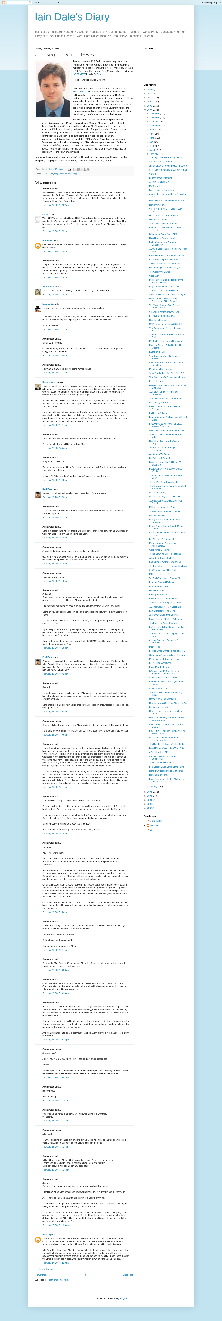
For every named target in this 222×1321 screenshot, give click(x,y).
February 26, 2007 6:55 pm (55, 648)
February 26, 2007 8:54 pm (55, 787)
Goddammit (154, 276)
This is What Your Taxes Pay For (164, 482)
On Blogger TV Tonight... (160, 454)
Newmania (47, 304)
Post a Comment (47, 1269)
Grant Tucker (156, 821)
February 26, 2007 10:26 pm (55, 1040)
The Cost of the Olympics (161, 272)
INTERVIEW (79, 74)
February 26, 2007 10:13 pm (55, 993)
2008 (149, 106)
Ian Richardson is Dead (160, 707)
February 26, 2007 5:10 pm (55, 537)
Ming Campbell (60, 173)
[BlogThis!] (78, 169)
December (155, 113)
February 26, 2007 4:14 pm (55, 425)
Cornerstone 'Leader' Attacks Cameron (167, 655)
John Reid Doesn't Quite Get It (163, 558)
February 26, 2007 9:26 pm (55, 912)
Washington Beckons (159, 550)
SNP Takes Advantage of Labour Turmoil (168, 170)
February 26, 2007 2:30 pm (55, 355)
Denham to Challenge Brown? (163, 215)
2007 (149, 110)
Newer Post (41, 1275)
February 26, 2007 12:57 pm (55, 205)
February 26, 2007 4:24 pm (55, 448)
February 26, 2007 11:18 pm (55, 1121)
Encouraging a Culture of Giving (164, 598)
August (153, 129)
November (155, 117)
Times (99, 74)
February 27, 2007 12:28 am (55, 1225)
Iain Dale (154, 825)
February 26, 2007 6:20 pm (55, 564)
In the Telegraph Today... (160, 402)
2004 (149, 800)
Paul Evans (48, 489)
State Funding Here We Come (163, 678)
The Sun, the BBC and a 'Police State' (166, 744)
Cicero (45, 214)
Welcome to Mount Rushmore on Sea (166, 430)
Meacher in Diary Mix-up (160, 369)
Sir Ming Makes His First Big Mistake (166, 157)
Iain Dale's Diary (72, 17)
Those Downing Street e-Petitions (165, 554)
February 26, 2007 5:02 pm (55, 517)
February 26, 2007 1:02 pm (55, 231)
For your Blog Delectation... (162, 316)
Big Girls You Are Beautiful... (162, 539)
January (154, 787)
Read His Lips (156, 381)
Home (85, 1275)
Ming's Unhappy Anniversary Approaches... (162, 544)
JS (151, 830)
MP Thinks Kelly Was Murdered (164, 259)
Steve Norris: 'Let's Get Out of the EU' (166, 373)
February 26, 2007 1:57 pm (55, 329)
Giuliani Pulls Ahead (158, 219)
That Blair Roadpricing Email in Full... (166, 398)
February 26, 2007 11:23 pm (55, 1170)
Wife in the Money (157, 492)
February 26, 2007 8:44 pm (55, 711)
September (155, 125)
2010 (149, 97)
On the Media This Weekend (162, 699)
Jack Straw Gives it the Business (164, 615)
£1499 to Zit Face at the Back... (163, 570)
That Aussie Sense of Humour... (163, 224)
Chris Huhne (48, 173)
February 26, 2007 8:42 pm (55, 674)
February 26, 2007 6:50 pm (55, 581)
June (152, 138)
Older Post (128, 1275)
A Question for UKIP (158, 752)
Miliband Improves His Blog (162, 507)
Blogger (123, 1298)
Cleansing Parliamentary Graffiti (164, 312)
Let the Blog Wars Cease (161, 663)
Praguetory (48, 240)
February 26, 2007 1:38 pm (55, 277)
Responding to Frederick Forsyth (164, 267)
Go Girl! (152, 174)
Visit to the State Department (162, 161)
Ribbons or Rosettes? (159, 574)
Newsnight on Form (158, 775)
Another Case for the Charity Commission (162, 757)
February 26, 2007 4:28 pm (55, 480)
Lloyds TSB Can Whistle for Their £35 (166, 286)
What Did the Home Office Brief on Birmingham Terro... (165, 738)
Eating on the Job (157, 352)
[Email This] (75, 169)
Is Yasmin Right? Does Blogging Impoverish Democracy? (164, 672)
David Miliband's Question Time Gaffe (167, 748)
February (154, 154)
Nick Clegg (72, 173)
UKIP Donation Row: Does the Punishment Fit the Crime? (163, 299)
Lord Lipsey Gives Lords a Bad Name (166, 767)
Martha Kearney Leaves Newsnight (165, 341)
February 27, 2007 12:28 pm (55, 1263)
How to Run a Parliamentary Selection (167, 201)
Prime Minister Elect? (159, 667)
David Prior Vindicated (159, 590)
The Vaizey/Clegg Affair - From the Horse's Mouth (165, 306)
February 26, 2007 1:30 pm (55, 251)
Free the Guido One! (158, 586)
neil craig (47, 1234)
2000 (149, 808)
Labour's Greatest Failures (161, 582)
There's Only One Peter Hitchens (164, 511)
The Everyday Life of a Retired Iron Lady (168, 566)
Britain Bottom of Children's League (165, 619)
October (153, 121)
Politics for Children (158, 413)
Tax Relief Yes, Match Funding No (165, 578)
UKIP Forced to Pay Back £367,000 (165, 324)
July (152, 134)
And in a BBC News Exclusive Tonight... (167, 294)
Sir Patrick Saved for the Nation (163, 290)
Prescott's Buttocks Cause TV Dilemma (167, 255)
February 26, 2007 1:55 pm (55, 294)
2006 (149, 792)
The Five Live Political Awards (163, 623)
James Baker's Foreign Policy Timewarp (168, 166)
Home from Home (157, 205)
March (153, 150)
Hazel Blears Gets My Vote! (162, 238)
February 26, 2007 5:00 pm (55, 497)
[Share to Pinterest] (88, 169)
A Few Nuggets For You (160, 688)
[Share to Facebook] (85, 169)
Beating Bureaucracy (159, 594)
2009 (149, 101)
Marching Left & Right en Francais (165, 659)
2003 (149, 804)
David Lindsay (49, 382)
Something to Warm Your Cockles (165, 562)
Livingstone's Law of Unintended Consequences (164, 520)
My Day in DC (155, 186)
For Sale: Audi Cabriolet (160, 458)
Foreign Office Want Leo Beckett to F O (167, 651)
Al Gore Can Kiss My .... (160, 182)
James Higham (49, 286)
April (152, 146)
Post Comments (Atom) (58, 1280)
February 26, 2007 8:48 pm (55, 735)
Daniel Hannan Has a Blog (161, 190)
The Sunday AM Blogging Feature (165, 602)
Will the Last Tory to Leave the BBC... (166, 496)
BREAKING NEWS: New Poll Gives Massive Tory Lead (165, 425)
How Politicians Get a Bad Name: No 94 (168, 703)
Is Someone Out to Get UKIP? (163, 234)
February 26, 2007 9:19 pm (55, 834)
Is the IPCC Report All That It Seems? (166, 771)
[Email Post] (69, 169)
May (152, 142)
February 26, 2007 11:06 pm (55, 1100)
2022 (149, 89)
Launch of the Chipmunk (160, 178)
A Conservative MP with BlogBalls (165, 607)
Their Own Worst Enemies (161, 763)
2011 (149, 93)
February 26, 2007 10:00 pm (55, 970)
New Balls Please (157, 320)
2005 (149, 796)
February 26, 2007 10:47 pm (55, 1077)
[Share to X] (81, 169)
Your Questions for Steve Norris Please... (168, 377)
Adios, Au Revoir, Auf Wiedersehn (165, 263)
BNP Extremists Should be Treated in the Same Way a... (166, 628)
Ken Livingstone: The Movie (162, 611)
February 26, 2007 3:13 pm (55, 372)
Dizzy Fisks (154, 647)
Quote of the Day (157, 515)
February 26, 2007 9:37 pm (55, 950)
